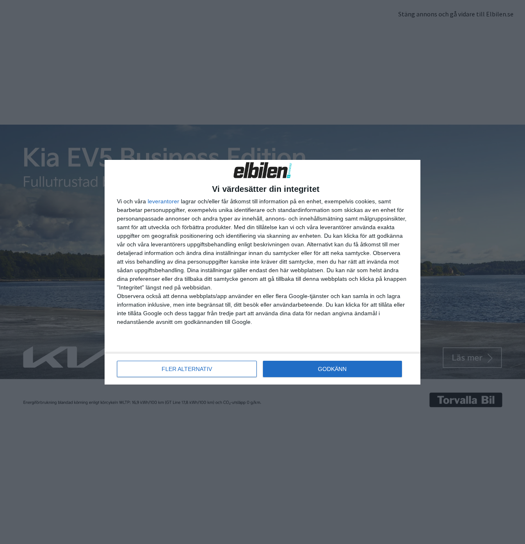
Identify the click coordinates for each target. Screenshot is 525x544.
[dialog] (262, 272)
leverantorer (163, 201)
